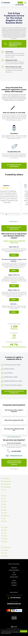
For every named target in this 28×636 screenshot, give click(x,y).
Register (20, 2)
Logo (4, 498)
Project (5, 533)
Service (5, 535)
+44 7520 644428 (19, 5)
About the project (14, 576)
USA (4, 489)
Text (4, 518)
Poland (5, 553)
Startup (5, 530)
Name (4, 504)
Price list (14, 574)
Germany (5, 550)
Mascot (5, 510)
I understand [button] (24, 631)
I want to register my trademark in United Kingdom (14, 462)
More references (13, 221)
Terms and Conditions (14, 570)
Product (5, 541)
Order (13, 255)
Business (5, 538)
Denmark (5, 555)
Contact (14, 580)
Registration (14, 567)
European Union (7, 481)
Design (5, 501)
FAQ (14, 572)
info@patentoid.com (16, 455)
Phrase (5, 512)
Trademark (14, 585)
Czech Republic (6, 484)
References (14, 582)
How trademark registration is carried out (14, 392)
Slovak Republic (6, 487)
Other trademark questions (13, 437)
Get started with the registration (14, 165)
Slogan (5, 521)
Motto (4, 507)
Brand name (6, 515)
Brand (4, 495)
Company (5, 527)
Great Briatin (6, 478)
